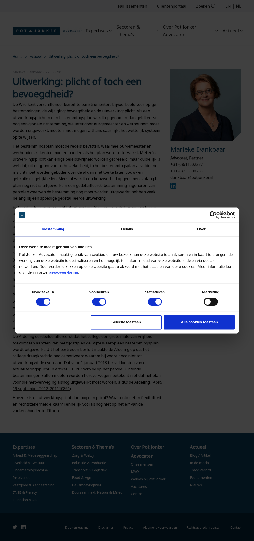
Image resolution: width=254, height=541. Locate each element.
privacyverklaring (63, 272)
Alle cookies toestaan (199, 322)
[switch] (99, 302)
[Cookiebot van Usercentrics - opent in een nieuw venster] (213, 215)
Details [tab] (127, 229)
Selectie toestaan (126, 322)
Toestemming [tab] (52, 229)
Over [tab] (201, 229)
